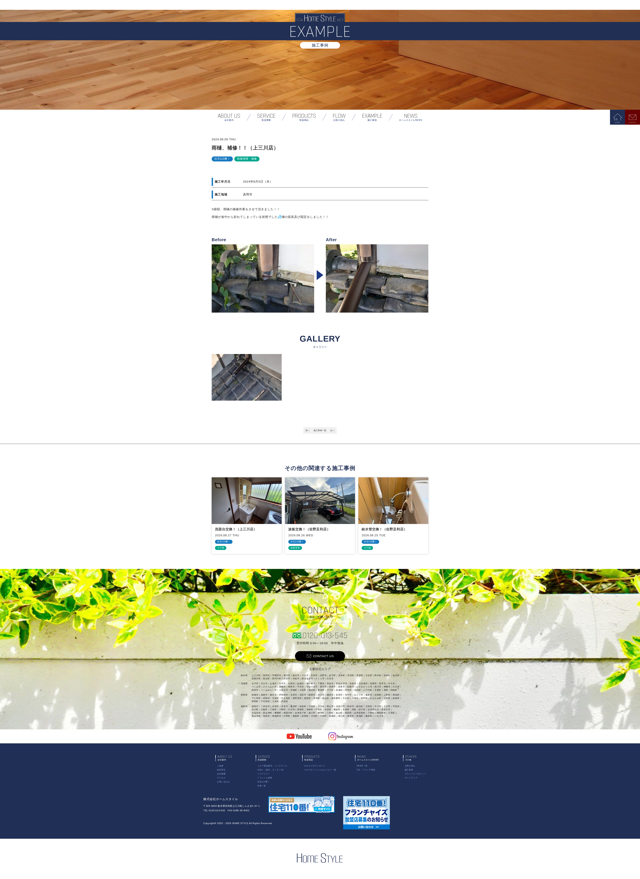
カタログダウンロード (314, 766)
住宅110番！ (263, 782)
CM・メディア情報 (366, 770)
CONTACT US (323, 656)
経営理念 (221, 770)
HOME (617, 122)
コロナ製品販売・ (272, 766)
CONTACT (632, 122)
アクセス (221, 778)
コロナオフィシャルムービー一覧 (320, 770)
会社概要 (221, 774)
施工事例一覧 (320, 430)
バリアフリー (263, 774)
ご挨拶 (220, 766)
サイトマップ (411, 778)
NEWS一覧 (362, 766)
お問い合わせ (223, 782)
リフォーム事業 (264, 778)
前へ (308, 430)
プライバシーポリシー (415, 774)
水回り (271, 770)
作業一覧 (261, 786)
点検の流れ (410, 766)
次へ (332, 430)
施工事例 (409, 770)
